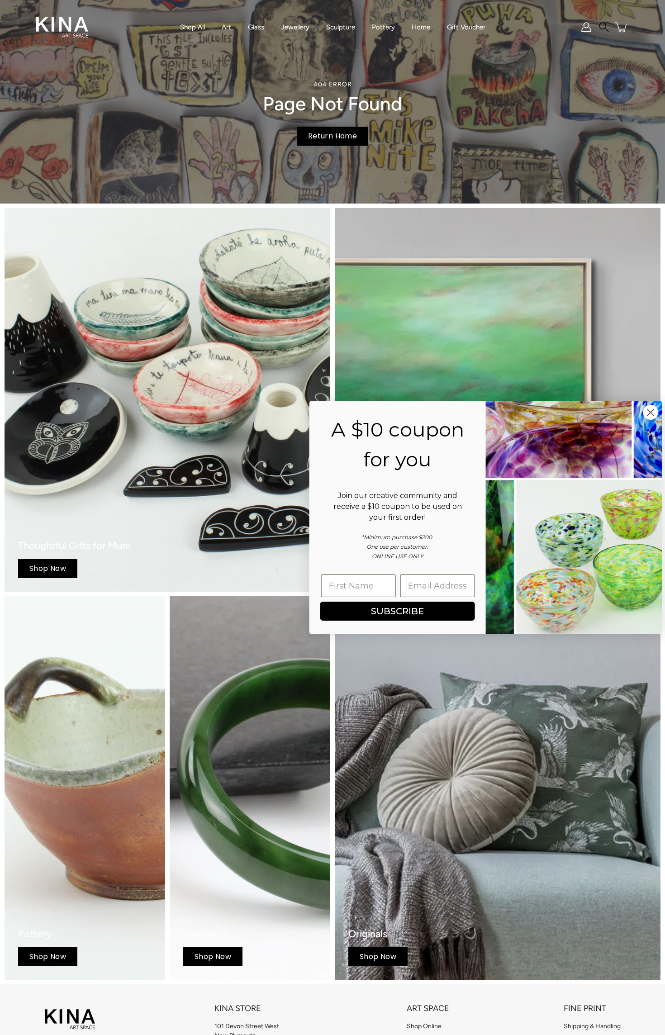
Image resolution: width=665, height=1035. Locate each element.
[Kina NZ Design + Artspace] (62, 27)
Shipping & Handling (592, 1026)
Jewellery (295, 27)
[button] (604, 27)
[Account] (586, 27)
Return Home (332, 136)
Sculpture (340, 27)
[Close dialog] (644, 412)
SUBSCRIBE (391, 611)
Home (421, 27)
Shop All (192, 27)
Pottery (383, 27)
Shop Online (424, 1026)
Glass (256, 27)
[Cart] (621, 27)
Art (226, 27)
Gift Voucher (466, 27)
